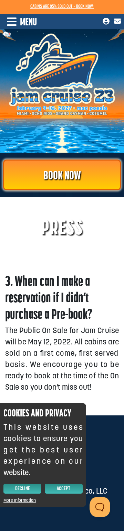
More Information (19, 500)
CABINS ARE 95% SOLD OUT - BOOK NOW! (62, 6)
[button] (18, 21)
